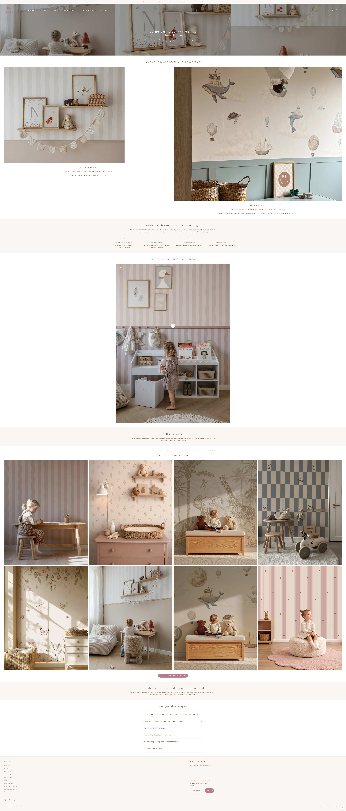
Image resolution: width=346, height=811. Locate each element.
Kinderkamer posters (69, 10)
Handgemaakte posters (88, 10)
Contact (6, 768)
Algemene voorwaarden (12, 786)
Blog (5, 780)
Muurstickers (32, 10)
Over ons (7, 765)
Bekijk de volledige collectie (173, 675)
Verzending (8, 774)
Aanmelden (209, 790)
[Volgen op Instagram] (5, 800)
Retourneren (8, 777)
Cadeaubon (8, 771)
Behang (20, 10)
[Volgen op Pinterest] (10, 800)
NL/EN (325, 10)
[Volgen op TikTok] (14, 800)
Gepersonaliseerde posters (49, 10)
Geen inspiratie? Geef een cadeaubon (200, 765)
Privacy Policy (8, 783)
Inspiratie (103, 10)
